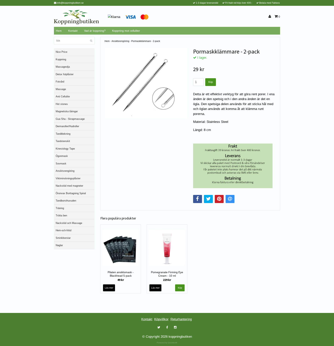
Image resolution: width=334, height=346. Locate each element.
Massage (61, 89)
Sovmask (61, 163)
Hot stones (62, 104)
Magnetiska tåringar (67, 111)
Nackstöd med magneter (69, 185)
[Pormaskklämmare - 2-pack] (146, 83)
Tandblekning (63, 133)
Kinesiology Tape (65, 148)
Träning (60, 208)
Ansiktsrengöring (65, 170)
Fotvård (60, 81)
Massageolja (63, 66)
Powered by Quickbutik (167, 343)
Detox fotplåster (64, 74)
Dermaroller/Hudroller (67, 126)
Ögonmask (62, 156)
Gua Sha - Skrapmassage (70, 118)
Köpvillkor (161, 319)
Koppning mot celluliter (126, 30)
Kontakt (73, 30)
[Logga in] (270, 16)
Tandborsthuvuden (66, 200)
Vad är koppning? (95, 30)
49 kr (120, 280)
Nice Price (61, 51)
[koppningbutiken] (76, 17)
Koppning (61, 59)
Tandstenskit (63, 141)
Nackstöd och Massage (69, 223)
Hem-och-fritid (63, 230)
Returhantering (181, 319)
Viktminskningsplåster (68, 178)
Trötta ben (61, 215)
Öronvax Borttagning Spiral (71, 193)
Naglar (59, 245)
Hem (59, 30)
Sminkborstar (63, 237)
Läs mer (109, 287)
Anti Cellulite (63, 96)
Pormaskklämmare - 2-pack (145, 41)
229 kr (167, 280)
